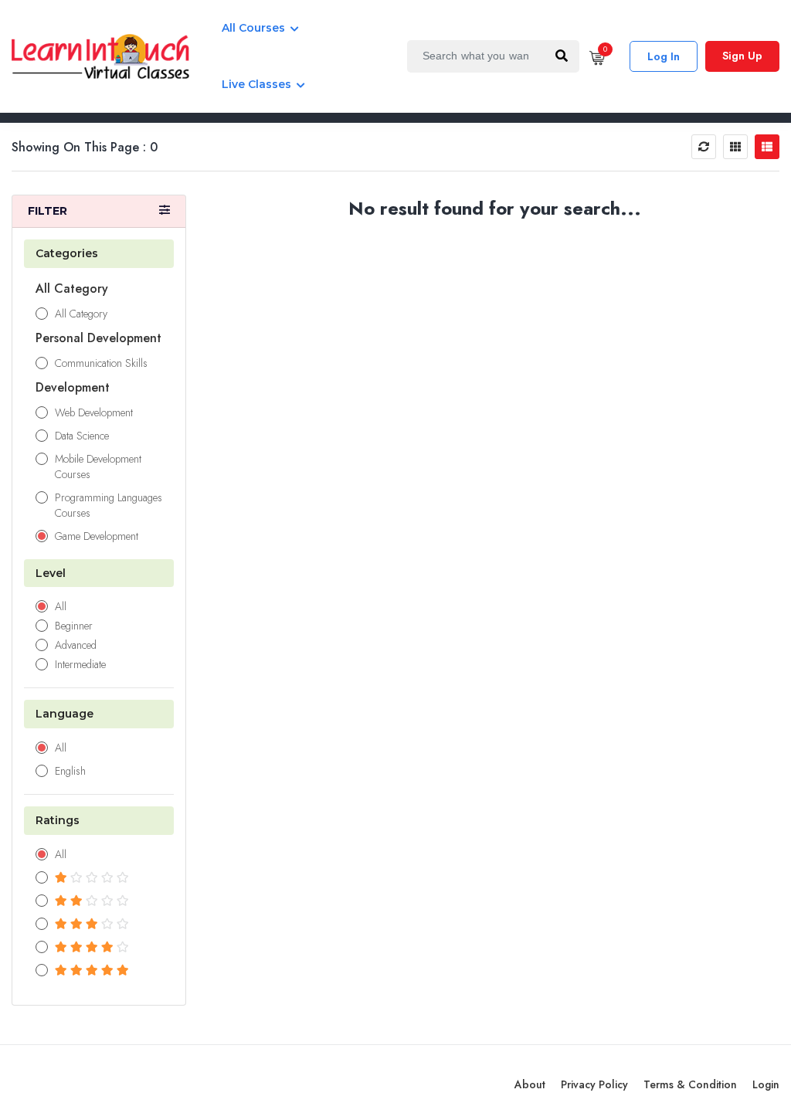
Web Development (94, 412)
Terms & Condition (690, 1084)
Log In (663, 56)
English (70, 771)
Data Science (82, 435)
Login (765, 1084)
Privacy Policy (594, 1084)
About (529, 1084)
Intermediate (80, 664)
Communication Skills (101, 363)
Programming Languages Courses (108, 505)
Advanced (76, 645)
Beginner (74, 625)
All (60, 606)
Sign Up (742, 55)
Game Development (96, 536)
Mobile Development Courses (98, 466)
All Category (81, 313)
